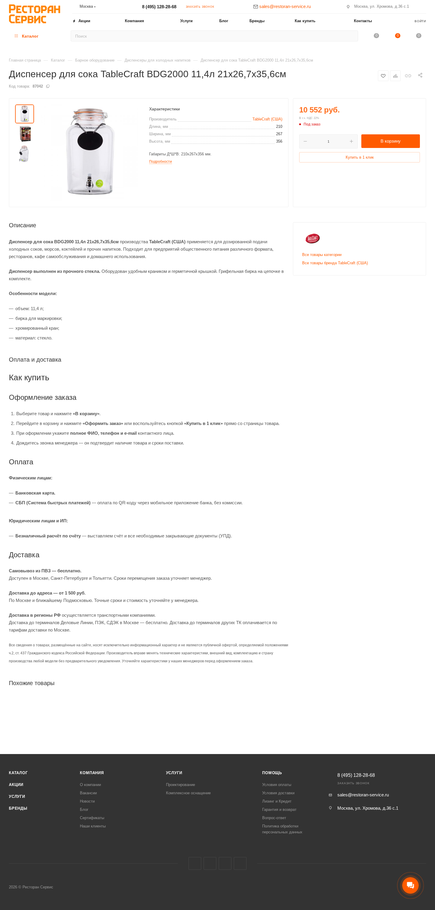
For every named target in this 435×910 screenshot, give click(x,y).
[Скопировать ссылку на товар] (408, 76)
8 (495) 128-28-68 (159, 6)
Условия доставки (278, 793)
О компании (90, 784)
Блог (84, 809)
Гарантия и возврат (279, 809)
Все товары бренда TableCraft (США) (335, 263)
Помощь (272, 773)
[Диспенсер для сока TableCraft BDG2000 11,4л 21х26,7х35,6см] (89, 152)
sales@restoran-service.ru (363, 794)
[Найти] (351, 35)
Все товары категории (321, 254)
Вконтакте (194, 863)
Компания (92, 773)
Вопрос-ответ (274, 818)
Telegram (225, 863)
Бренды (18, 808)
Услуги (17, 796)
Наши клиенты (93, 826)
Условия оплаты (276, 784)
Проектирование (180, 784)
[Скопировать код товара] (47, 86)
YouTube (240, 863)
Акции (16, 784)
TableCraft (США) (267, 119)
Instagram (210, 863)
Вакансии (88, 793)
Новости (87, 801)
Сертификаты (92, 818)
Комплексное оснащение (188, 793)
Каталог (18, 773)
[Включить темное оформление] (423, 6)
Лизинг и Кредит (276, 801)
